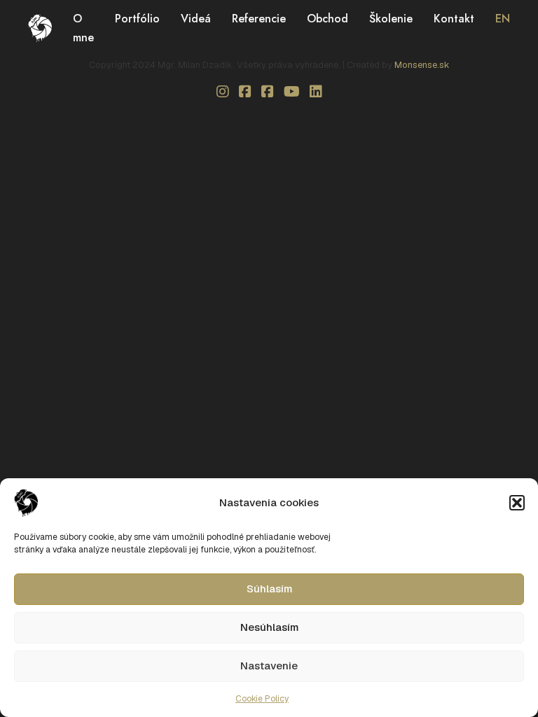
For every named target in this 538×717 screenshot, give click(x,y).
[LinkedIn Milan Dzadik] (316, 92)
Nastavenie (269, 665)
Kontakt (454, 19)
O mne (83, 28)
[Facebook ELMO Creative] (245, 92)
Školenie (391, 19)
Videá (196, 19)
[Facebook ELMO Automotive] (267, 92)
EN (502, 19)
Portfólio (137, 19)
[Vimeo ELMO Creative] (292, 92)
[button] (517, 503)
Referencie (259, 19)
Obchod (327, 19)
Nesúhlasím (269, 627)
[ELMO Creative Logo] (40, 27)
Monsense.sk (422, 65)
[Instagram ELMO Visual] (223, 92)
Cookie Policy (262, 698)
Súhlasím (269, 588)
